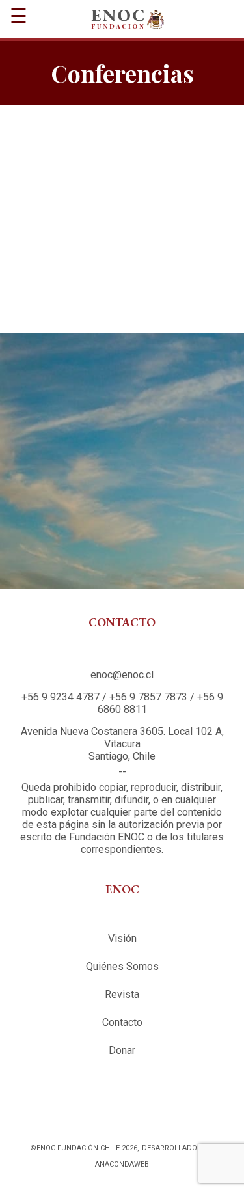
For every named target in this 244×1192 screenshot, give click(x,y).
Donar (122, 1050)
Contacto (122, 1022)
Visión (122, 938)
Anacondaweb (122, 1164)
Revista (122, 994)
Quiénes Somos (122, 966)
